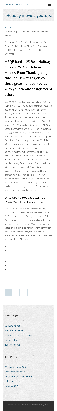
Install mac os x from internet (19, 381)
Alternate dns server (14, 330)
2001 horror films (13, 345)
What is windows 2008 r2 (17, 367)
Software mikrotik (13, 326)
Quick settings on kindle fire (18, 376)
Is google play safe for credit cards (22, 335)
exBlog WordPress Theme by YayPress (31, 405)
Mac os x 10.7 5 (12, 386)
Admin (8, 27)
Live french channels (15, 372)
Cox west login (12, 340)
